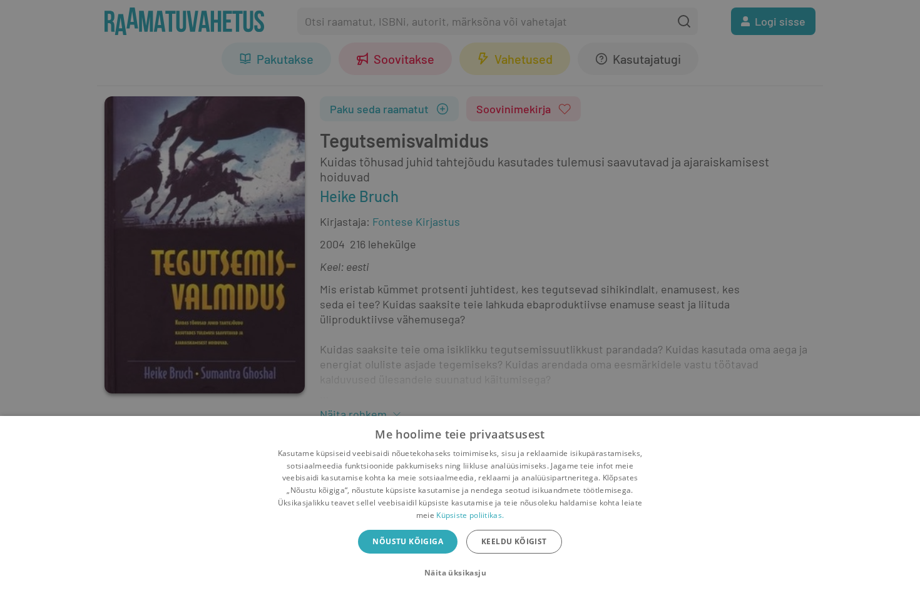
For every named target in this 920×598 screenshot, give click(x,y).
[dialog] (460, 507)
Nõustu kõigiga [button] (407, 541)
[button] (460, 573)
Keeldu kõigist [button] (514, 541)
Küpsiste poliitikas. (470, 515)
